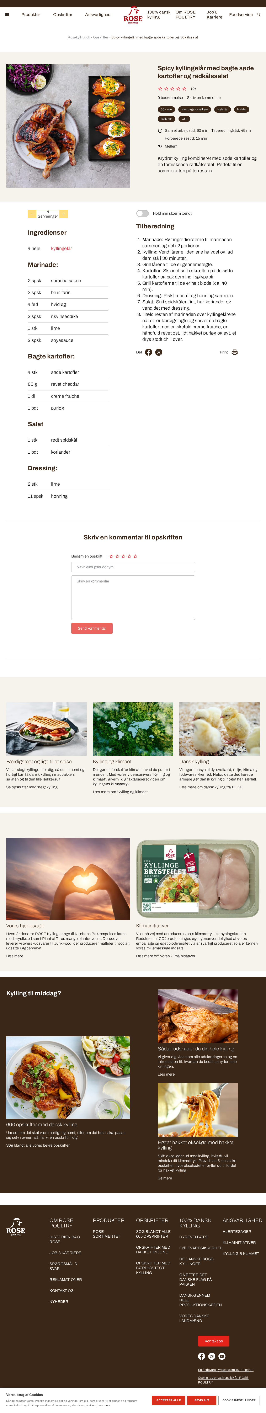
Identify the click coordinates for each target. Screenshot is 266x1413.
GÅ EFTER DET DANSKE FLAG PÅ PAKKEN (195, 1279)
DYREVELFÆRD (193, 1237)
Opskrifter (63, 14)
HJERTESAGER (237, 1232)
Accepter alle (168, 1400)
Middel (241, 109)
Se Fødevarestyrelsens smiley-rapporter (226, 1369)
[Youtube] (221, 1356)
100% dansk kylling (158, 14)
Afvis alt (201, 1400)
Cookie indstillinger (239, 1400)
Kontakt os (61, 1291)
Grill (184, 118)
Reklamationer (65, 1280)
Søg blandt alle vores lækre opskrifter (38, 1145)
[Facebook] (148, 352)
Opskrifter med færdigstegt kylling (153, 1268)
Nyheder (58, 1302)
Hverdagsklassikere (194, 109)
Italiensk (166, 118)
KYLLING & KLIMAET (241, 1254)
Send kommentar (92, 628)
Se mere (165, 1178)
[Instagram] (211, 1356)
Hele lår (222, 109)
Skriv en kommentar (204, 98)
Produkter (30, 14)
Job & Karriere (214, 14)
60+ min (166, 109)
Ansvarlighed (97, 14)
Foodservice (241, 14)
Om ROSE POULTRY (186, 14)
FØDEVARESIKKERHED (201, 1248)
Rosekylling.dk (79, 37)
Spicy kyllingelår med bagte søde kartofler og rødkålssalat (154, 37)
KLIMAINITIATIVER (239, 1243)
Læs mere (166, 1074)
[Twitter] (158, 352)
